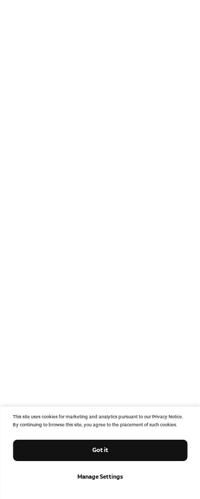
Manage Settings (100, 476)
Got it (100, 450)
